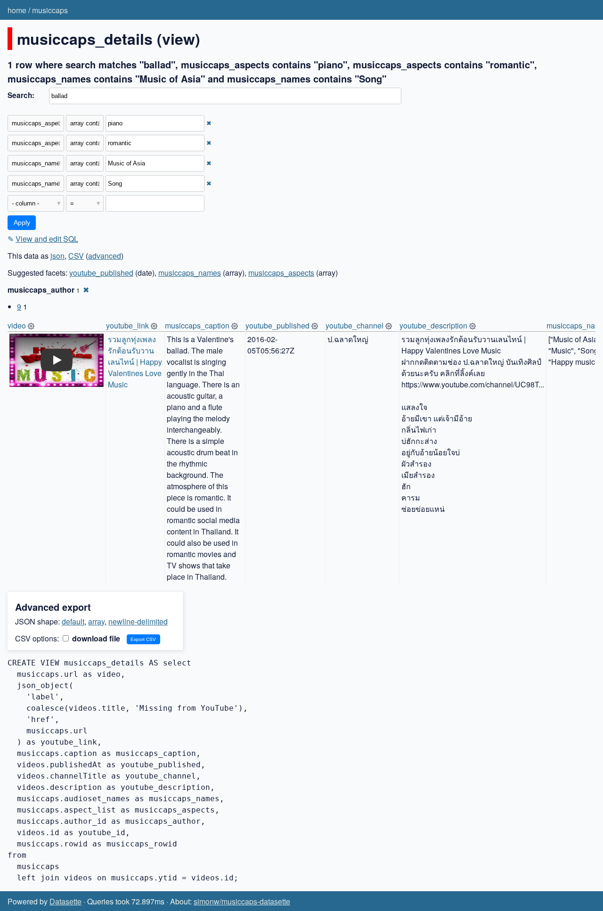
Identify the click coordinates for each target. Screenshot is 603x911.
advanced (104, 255)
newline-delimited (138, 621)
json (57, 255)
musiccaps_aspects (281, 272)
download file (95, 638)
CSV (76, 255)
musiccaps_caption (197, 325)
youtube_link (127, 325)
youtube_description (433, 325)
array (96, 621)
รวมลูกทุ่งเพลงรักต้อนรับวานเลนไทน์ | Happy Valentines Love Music (136, 362)
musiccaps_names (189, 272)
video (17, 325)
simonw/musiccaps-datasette (242, 901)
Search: (21, 95)
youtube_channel (354, 325)
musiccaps (50, 10)
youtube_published (101, 272)
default (73, 621)
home (17, 10)
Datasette (65, 901)
